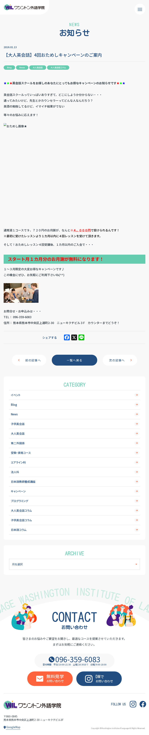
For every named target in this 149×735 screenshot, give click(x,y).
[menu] (139, 9)
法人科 (15, 472)
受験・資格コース (21, 453)
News (14, 414)
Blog (14, 404)
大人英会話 (18, 433)
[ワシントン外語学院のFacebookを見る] (143, 704)
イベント (16, 395)
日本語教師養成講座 (23, 481)
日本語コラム (19, 530)
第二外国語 (18, 443)
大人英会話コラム (21, 510)
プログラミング (19, 501)
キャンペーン (18, 491)
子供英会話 (18, 424)
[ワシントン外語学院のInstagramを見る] (133, 704)
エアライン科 (18, 462)
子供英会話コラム (21, 520)
